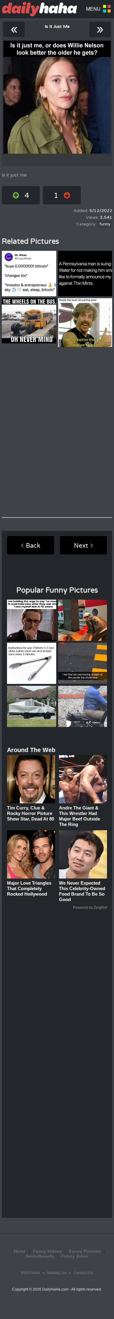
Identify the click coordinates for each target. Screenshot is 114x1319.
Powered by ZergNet (90, 907)
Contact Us (83, 1273)
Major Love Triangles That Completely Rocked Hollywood (29, 888)
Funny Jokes (74, 1256)
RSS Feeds (30, 1273)
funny (104, 224)
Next (81, 546)
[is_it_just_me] (57, 97)
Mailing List (57, 1273)
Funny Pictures (85, 1251)
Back (33, 546)
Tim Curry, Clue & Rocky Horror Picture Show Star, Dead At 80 (30, 813)
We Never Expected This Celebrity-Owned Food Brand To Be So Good (82, 891)
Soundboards (40, 1256)
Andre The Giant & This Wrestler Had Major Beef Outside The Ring (79, 816)
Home (20, 1251)
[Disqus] (57, 432)
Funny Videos (47, 1251)
